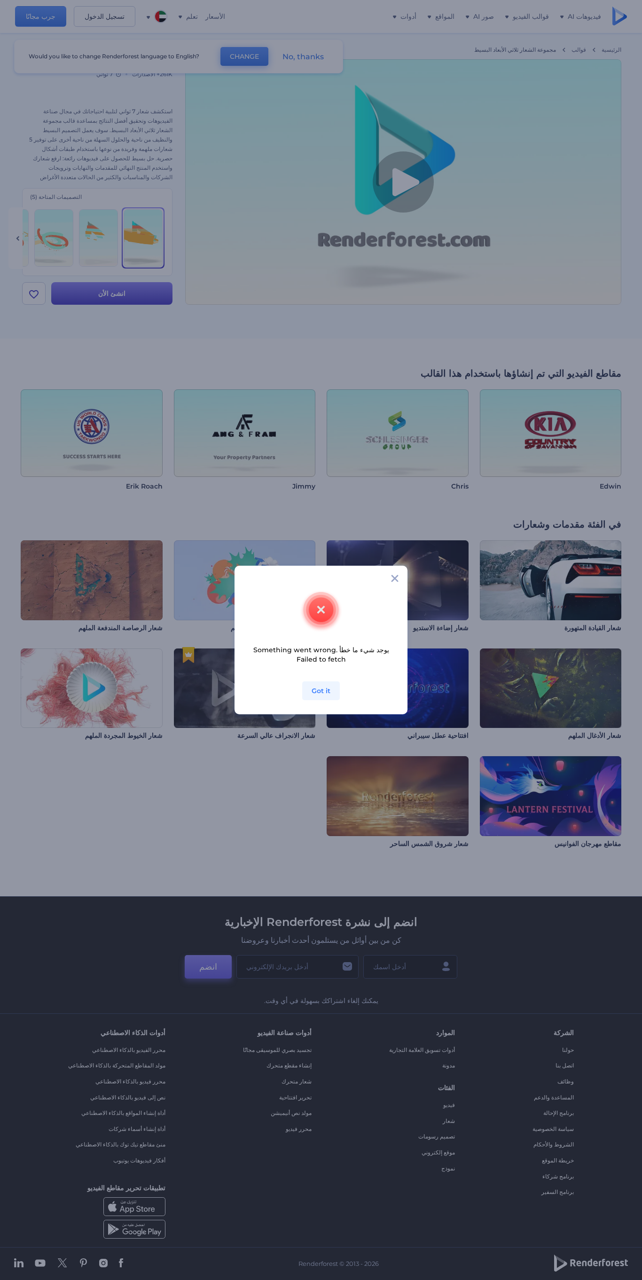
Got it (321, 691)
